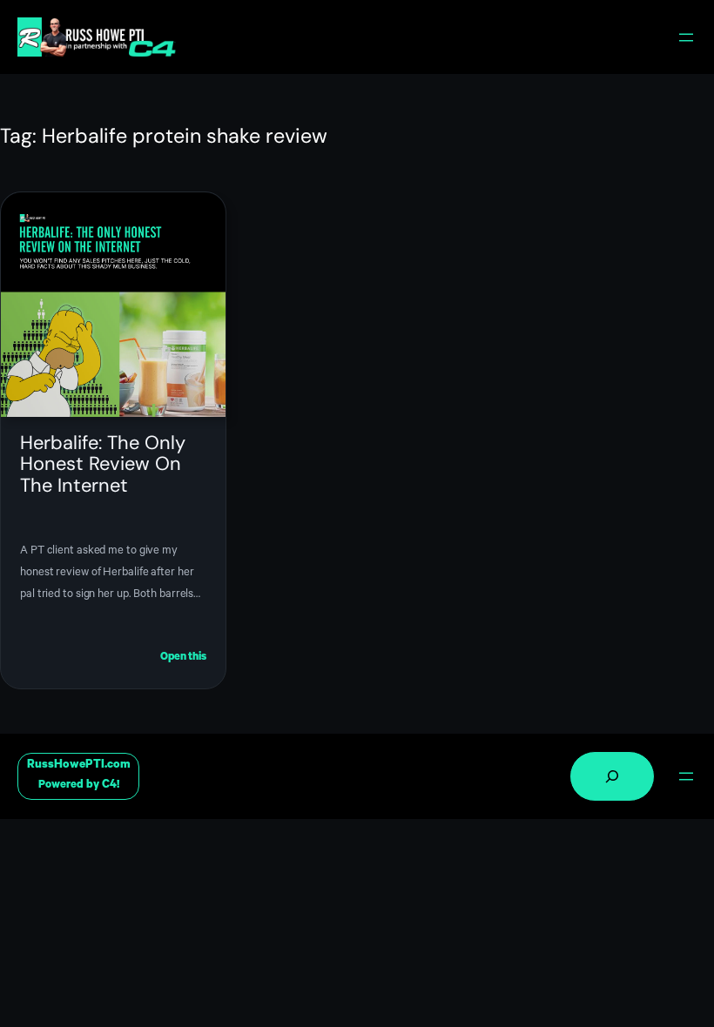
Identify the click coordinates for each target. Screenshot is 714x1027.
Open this (183, 659)
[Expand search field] (612, 776)
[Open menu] (686, 37)
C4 (109, 785)
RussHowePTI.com (79, 765)
